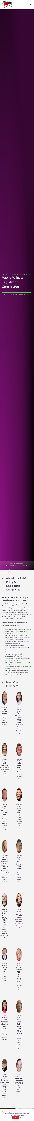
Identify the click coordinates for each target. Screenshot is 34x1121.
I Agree (15, 1117)
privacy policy (20, 1115)
